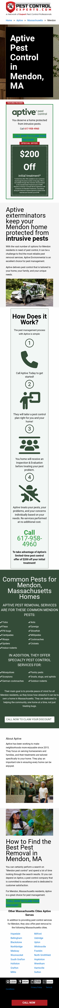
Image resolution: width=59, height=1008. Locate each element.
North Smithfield (42, 955)
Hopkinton (39, 959)
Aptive (19, 20)
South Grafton (18, 959)
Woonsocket (17, 955)
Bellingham (16, 938)
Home (9, 20)
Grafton (14, 968)
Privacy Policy (36, 987)
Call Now (28, 1002)
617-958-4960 (29, 541)
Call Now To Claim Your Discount (30, 137)
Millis (13, 972)
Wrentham (39, 963)
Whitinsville (40, 946)
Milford (38, 933)
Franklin (38, 951)
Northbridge (16, 946)
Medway (15, 951)
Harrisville (39, 968)
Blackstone (16, 942)
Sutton (37, 972)
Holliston (15, 963)
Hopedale (15, 933)
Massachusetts (35, 20)
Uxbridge (38, 938)
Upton (37, 942)
